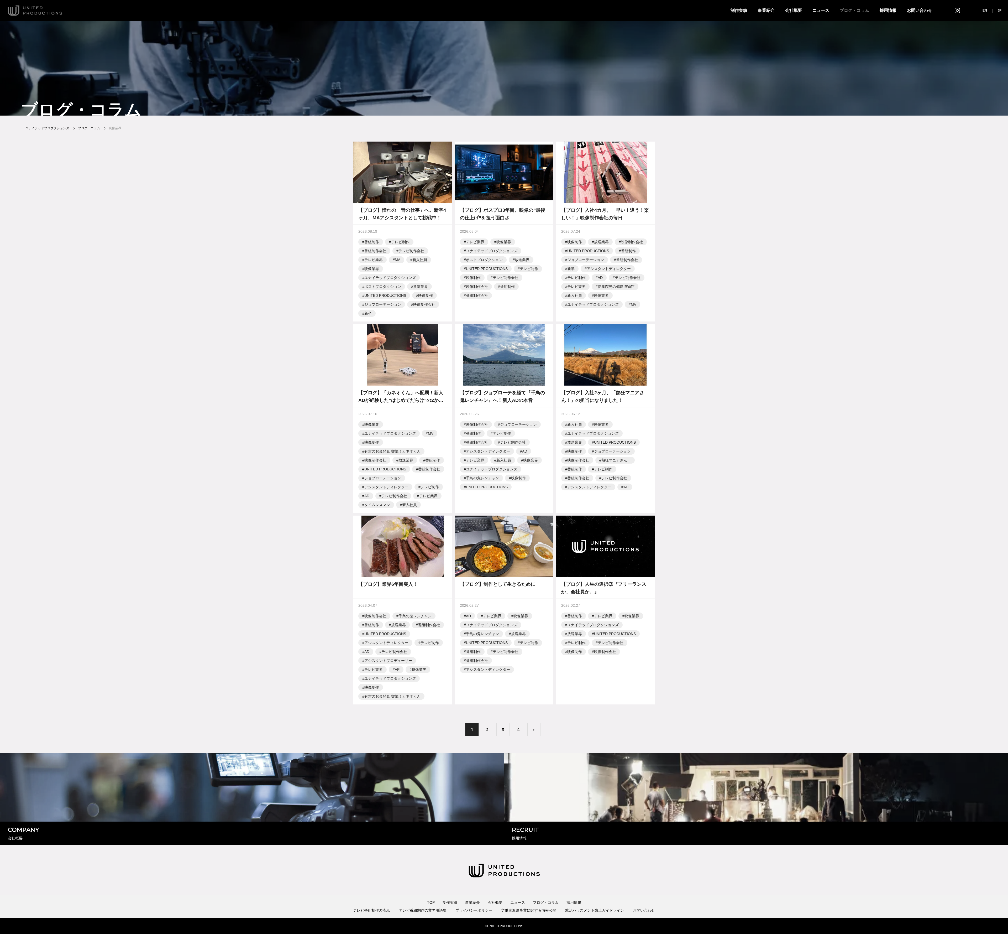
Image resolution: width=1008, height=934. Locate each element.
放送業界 (420, 286)
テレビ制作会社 (411, 251)
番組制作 (371, 242)
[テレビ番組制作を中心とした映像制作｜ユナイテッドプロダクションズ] (35, 10)
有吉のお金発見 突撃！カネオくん (392, 451)
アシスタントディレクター (609, 269)
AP (397, 669)
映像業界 (371, 269)
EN (985, 10)
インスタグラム (957, 10)
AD (600, 278)
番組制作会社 (375, 251)
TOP (431, 902)
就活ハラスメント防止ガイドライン (594, 910)
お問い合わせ (919, 10)
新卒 (368, 313)
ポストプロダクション (382, 286)
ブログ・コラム (854, 10)
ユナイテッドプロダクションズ (390, 278)
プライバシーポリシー (473, 910)
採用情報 (888, 10)
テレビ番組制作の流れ (371, 910)
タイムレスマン (377, 505)
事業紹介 (766, 10)
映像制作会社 (424, 304)
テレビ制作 (400, 242)
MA (397, 260)
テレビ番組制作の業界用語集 (423, 910)
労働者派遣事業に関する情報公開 (528, 910)
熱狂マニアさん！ (616, 460)
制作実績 (739, 10)
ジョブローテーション (382, 304)
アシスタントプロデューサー (388, 660)
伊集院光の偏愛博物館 (616, 286)
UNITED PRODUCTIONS (385, 295)
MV (633, 304)
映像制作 (425, 295)
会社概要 (793, 10)
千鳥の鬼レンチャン (482, 478)
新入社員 (419, 260)
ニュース (820, 10)
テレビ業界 (373, 260)
